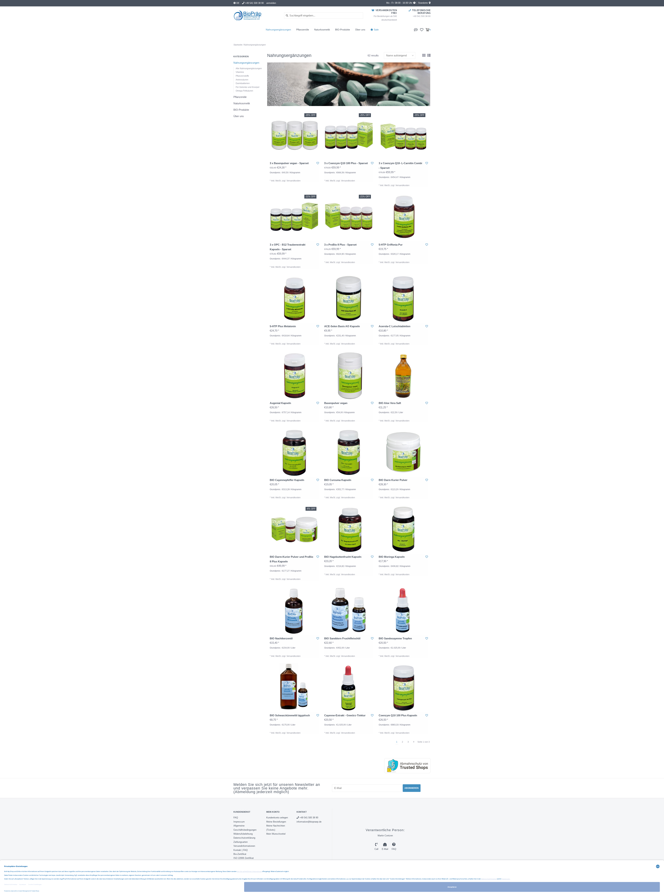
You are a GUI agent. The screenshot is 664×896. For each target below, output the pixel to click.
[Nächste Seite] (413, 742)
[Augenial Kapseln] (294, 375)
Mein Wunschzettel (275, 834)
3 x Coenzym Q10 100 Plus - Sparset (346, 163)
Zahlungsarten (240, 842)
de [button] (237, 3)
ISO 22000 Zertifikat (243, 858)
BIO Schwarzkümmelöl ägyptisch (290, 715)
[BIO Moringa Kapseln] (403, 529)
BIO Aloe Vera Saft (390, 403)
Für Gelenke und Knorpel (247, 87)
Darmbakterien (243, 83)
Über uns (360, 29)
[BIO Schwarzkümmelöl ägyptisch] (294, 687)
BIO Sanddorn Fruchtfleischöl (342, 638)
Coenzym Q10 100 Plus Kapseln (398, 715)
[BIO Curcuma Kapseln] (349, 452)
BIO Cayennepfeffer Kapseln (287, 480)
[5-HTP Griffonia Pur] (403, 216)
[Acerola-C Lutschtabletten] (403, 298)
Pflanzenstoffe (242, 76)
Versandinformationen (244, 846)
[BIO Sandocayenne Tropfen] (403, 610)
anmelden (271, 3)
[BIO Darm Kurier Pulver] (403, 452)
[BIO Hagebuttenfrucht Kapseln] (349, 529)
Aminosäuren (242, 80)
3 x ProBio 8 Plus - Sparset (340, 244)
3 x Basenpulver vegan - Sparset (289, 163)
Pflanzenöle (302, 29)
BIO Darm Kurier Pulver (393, 480)
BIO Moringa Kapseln (392, 556)
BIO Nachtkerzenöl (281, 638)
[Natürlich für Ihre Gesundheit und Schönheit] (256, 15)
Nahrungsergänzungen (278, 29)
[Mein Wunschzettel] (421, 29)
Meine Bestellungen (276, 821)
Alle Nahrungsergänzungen (249, 68)
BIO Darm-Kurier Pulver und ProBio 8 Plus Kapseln (291, 559)
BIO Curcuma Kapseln (337, 480)
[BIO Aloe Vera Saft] (403, 375)
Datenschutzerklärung (244, 838)
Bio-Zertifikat (239, 854)
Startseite (237, 45)
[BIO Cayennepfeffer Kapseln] (294, 452)
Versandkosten (294, 181)
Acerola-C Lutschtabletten (394, 326)
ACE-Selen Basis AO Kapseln (342, 326)
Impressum (239, 821)
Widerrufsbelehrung (243, 834)
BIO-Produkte (342, 29)
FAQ (235, 817)
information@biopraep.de (309, 821)
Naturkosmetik (322, 29)
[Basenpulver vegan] (349, 375)
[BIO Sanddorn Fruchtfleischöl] (349, 610)
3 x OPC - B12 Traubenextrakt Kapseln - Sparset (287, 247)
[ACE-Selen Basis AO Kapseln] (349, 298)
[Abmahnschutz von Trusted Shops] (404, 766)
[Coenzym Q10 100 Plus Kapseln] (403, 687)
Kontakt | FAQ (240, 850)
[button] (416, 29)
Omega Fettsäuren (244, 91)
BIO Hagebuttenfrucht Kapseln (342, 556)
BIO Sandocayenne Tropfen (395, 638)
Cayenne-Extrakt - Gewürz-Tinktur (345, 715)
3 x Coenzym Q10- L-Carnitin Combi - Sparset (400, 165)
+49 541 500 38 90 (308, 817)
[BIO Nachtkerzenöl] (294, 610)
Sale (376, 29)
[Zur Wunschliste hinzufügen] (317, 163)
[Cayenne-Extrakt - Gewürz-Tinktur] (349, 687)
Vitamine (240, 72)
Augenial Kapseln (280, 403)
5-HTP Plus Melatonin (283, 326)
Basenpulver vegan (335, 403)
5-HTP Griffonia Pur (391, 244)
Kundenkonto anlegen (277, 817)
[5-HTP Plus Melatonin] (294, 298)
